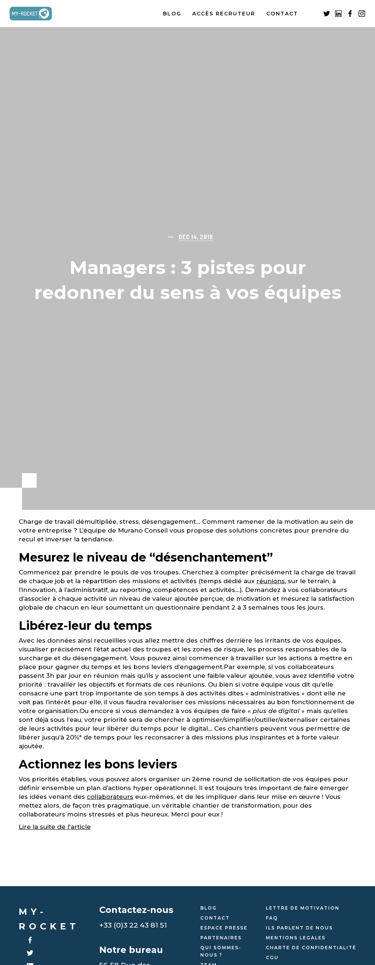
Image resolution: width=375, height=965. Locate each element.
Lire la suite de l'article (55, 826)
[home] (36, 14)
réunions (270, 581)
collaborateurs (110, 796)
